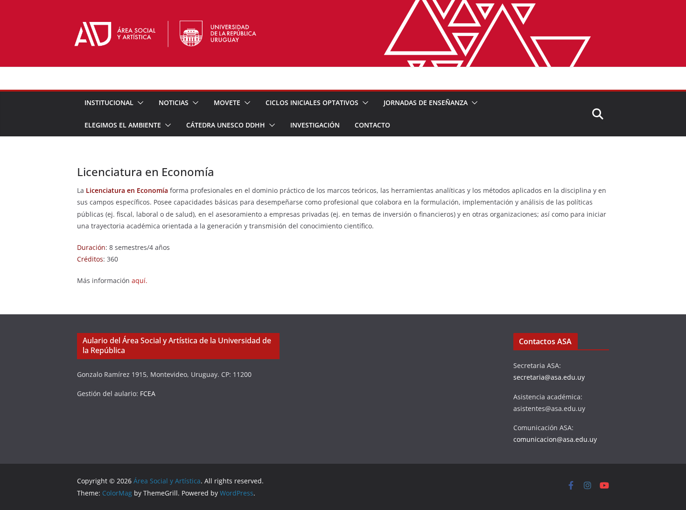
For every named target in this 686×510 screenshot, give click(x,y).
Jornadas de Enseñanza (426, 102)
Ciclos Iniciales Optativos (312, 102)
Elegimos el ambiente (122, 124)
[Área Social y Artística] (343, 6)
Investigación (315, 124)
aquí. (139, 280)
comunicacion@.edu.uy (555, 439)
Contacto (372, 124)
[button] (138, 102)
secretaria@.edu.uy (549, 377)
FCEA (147, 393)
